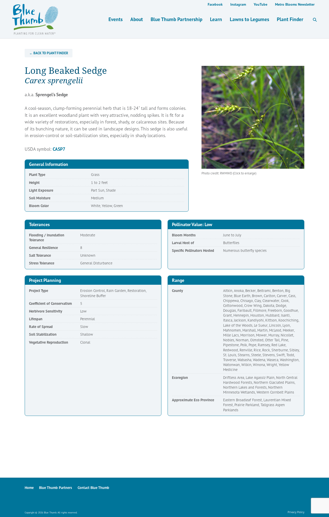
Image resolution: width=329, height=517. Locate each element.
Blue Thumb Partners (55, 487)
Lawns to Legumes (249, 19)
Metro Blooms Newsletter (295, 4)
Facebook (215, 4)
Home (29, 487)
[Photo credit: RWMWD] (253, 117)
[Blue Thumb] (94, 19)
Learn (216, 19)
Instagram (238, 4)
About (136, 19)
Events (115, 19)
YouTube (260, 4)
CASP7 (59, 149)
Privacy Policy (296, 512)
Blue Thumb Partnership (176, 19)
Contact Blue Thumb (93, 487)
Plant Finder (290, 19)
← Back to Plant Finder (48, 53)
